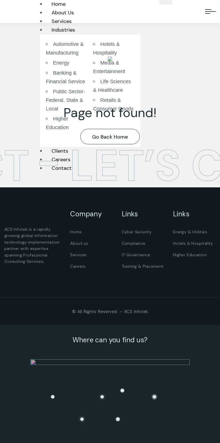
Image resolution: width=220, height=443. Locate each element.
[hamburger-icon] (165, 2)
